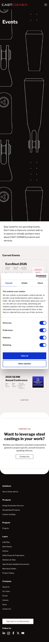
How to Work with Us (10, 492)
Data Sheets (7, 547)
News (4, 604)
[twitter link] (18, 633)
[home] (19, 4)
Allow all (24, 356)
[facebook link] (13, 633)
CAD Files (6, 542)
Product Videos (8, 573)
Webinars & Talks (9, 560)
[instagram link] (8, 633)
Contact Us (24, 457)
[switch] (42, 330)
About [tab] (40, 283)
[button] (45, 5)
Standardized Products (11, 510)
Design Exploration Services (13, 506)
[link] (24, 456)
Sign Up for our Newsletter (17, 621)
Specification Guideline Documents (15, 564)
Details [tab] (24, 283)
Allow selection (24, 364)
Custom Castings (8, 514)
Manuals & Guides (9, 569)
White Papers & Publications (13, 555)
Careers (5, 600)
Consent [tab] (8, 283)
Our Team (6, 591)
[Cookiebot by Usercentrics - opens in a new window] (35, 276)
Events (5, 596)
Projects (5, 528)
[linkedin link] (3, 633)
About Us (5, 587)
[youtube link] (22, 633)
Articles (5, 551)
